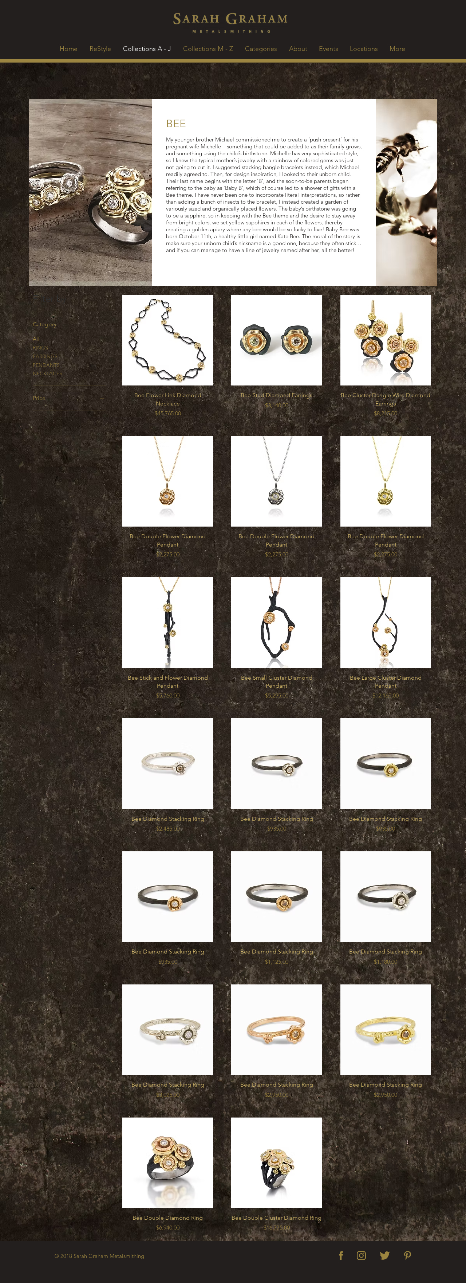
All (36, 339)
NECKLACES (47, 373)
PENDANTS (46, 365)
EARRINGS (45, 356)
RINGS (40, 347)
